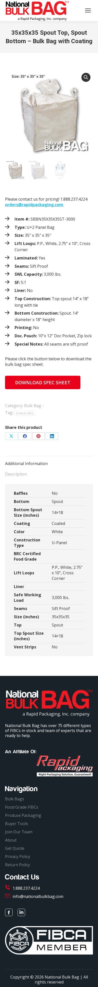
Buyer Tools (16, 823)
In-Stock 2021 (24, 413)
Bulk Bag (32, 405)
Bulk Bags (14, 798)
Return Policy (17, 864)
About (11, 840)
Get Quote (14, 848)
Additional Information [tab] (26, 463)
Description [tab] (16, 474)
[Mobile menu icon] (88, 10)
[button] (85, 77)
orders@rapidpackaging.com (34, 204)
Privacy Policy (17, 856)
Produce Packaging (23, 815)
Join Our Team (18, 831)
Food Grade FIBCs (21, 807)
